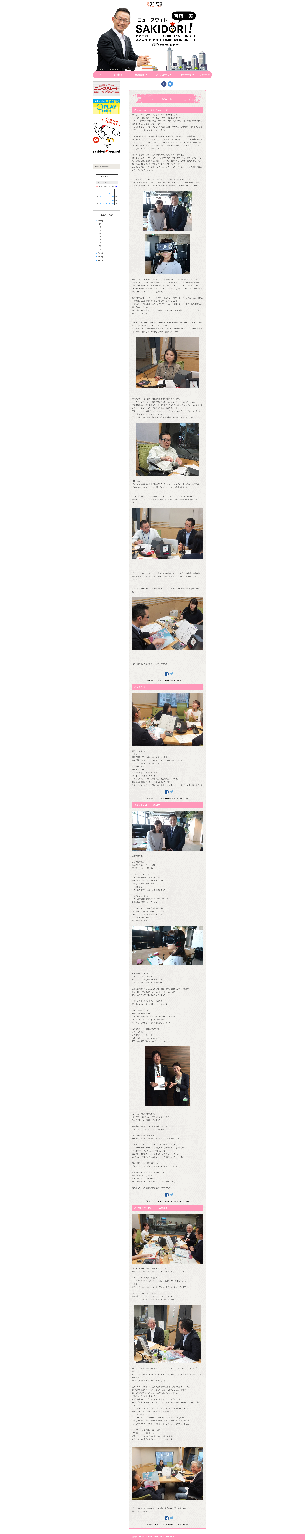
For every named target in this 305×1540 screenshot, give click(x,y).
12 (100, 197)
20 (103, 200)
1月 (100, 224)
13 (103, 197)
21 (106, 200)
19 (100, 200)
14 (106, 197)
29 (109, 203)
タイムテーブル (164, 74)
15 (109, 197)
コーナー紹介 (187, 74)
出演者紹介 (141, 74)
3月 (100, 230)
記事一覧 (205, 74)
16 (113, 197)
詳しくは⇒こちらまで (140, 1511)
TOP (99, 74)
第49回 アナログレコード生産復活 (150, 1207)
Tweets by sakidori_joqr (103, 167)
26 (100, 203)
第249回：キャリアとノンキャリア (151, 110)
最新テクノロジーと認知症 (147, 805)
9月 (100, 249)
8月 (100, 246)
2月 (100, 227)
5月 (100, 237)
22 (109, 200)
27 (103, 203)
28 (106, 203)
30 (113, 203)
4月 (100, 233)
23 (113, 200)
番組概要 (118, 74)
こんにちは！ (140, 687)
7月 (100, 243)
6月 (100, 240)
